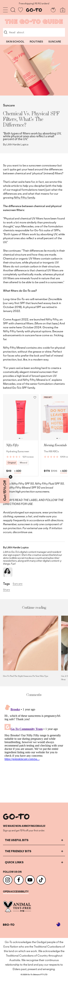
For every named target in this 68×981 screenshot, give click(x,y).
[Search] (13, 10)
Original (12, 462)
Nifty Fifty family (24, 197)
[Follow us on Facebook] (19, 880)
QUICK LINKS (14, 862)
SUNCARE (54, 41)
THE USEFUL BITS (17, 840)
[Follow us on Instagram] (7, 880)
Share (6, 590)
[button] (34, 397)
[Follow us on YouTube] (30, 880)
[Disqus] (34, 750)
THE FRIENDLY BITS (18, 851)
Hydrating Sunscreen (17, 451)
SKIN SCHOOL (15, 41)
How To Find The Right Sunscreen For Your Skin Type (25, 676)
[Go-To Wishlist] (20, 10)
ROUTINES (36, 41)
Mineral (23, 462)
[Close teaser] (10, 477)
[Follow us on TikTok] (41, 880)
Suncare (9, 105)
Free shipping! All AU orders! (34, 3)
